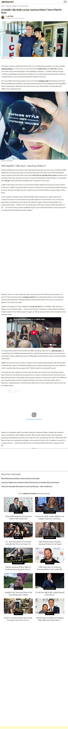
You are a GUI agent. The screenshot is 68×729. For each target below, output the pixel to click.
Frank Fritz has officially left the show (44, 175)
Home (2, 6)
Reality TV (15, 6)
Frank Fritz (53, 69)
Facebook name (35, 306)
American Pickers (23, 6)
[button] (65, 2)
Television (8, 6)
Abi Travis (11, 16)
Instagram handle (29, 297)
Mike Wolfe (42, 69)
